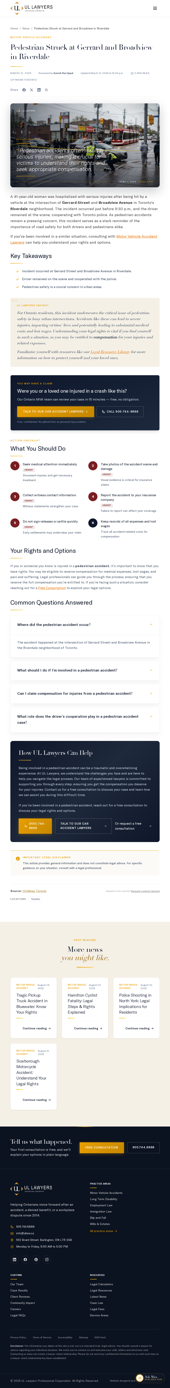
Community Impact (22, 1303)
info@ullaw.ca (25, 1233)
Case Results (19, 1290)
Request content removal (145, 891)
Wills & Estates (100, 1224)
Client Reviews (20, 1296)
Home (14, 28)
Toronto (35, 899)
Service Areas (99, 1315)
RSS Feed (100, 1337)
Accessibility (65, 1337)
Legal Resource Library (110, 352)
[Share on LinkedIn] (39, 90)
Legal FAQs (18, 1315)
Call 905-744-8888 (122, 411)
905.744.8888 (143, 1147)
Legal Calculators (101, 1284)
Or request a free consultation (128, 826)
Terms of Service (42, 1337)
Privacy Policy (18, 1337)
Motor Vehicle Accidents (106, 1193)
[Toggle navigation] (155, 8)
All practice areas (103, 1231)
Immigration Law (101, 1211)
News (26, 28)
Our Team (16, 1284)
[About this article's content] (17, 858)
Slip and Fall (98, 1217)
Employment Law (101, 1205)
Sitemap (83, 1337)
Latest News (98, 1296)
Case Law (96, 1303)
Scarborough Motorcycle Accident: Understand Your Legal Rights (31, 1072)
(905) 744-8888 (37, 826)
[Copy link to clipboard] (46, 90)
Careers (15, 1309)
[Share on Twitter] (31, 90)
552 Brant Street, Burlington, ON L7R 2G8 (44, 1240)
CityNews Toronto (34, 891)
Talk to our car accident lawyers (53, 411)
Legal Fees (97, 1309)
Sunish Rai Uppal (63, 73)
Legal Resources (101, 1290)
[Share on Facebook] (24, 90)
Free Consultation (52, 588)
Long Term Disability (103, 1199)
